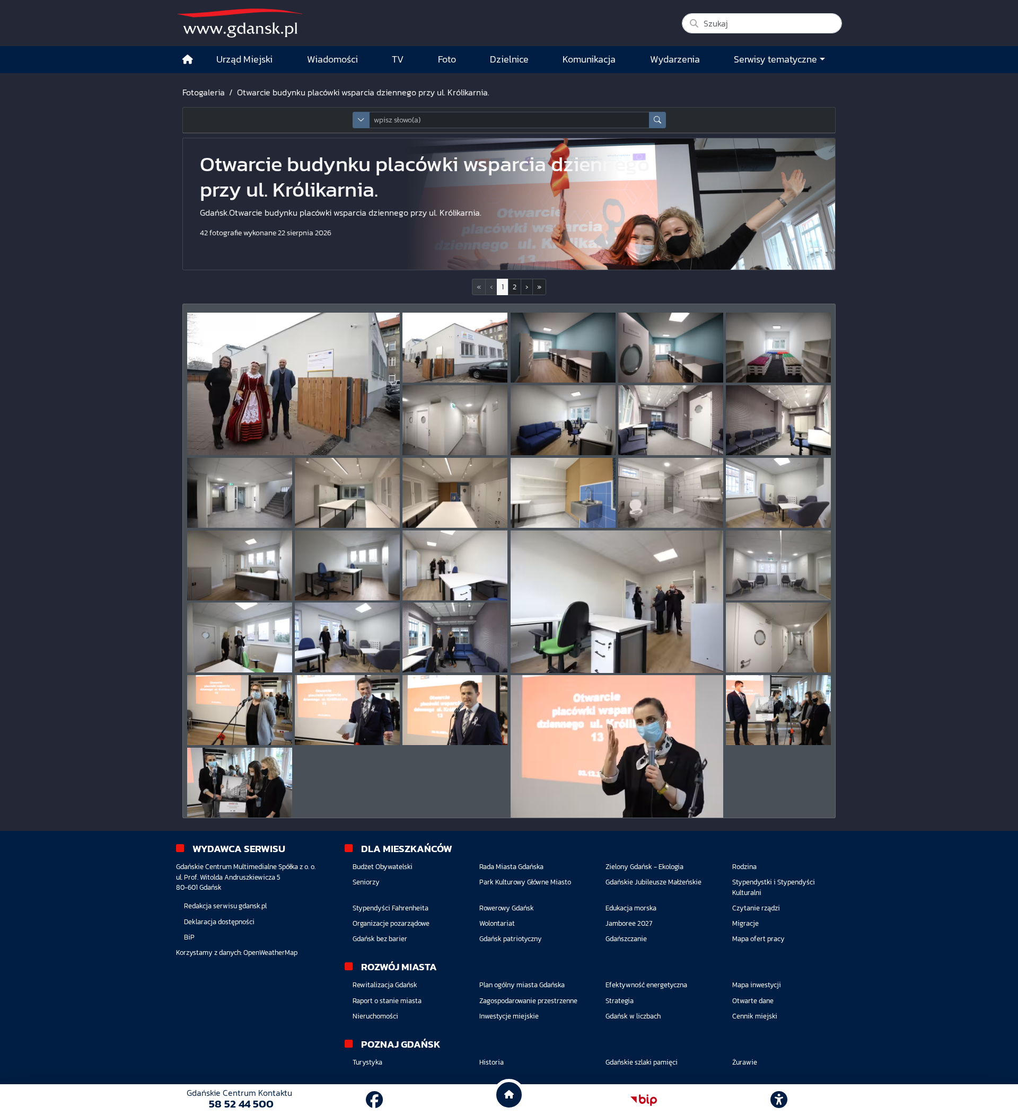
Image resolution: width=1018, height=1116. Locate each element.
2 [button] (514, 287)
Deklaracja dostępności (219, 922)
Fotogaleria (203, 92)
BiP (189, 937)
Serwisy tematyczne (775, 59)
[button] (527, 287)
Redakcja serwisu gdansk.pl (225, 906)
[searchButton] (657, 120)
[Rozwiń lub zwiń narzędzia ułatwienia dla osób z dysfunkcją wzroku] (779, 1100)
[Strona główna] (187, 59)
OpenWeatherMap (270, 952)
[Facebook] (374, 1100)
